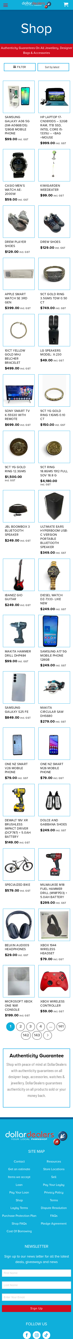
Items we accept (19, 1172)
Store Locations (53, 1164)
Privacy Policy (53, 1188)
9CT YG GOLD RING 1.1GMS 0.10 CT (52, 410)
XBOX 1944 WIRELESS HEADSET (48, 944)
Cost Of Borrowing (19, 1226)
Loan (19, 1180)
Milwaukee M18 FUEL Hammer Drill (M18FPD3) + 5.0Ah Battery (53, 886)
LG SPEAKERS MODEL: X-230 (51, 348)
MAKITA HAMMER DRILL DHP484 (18, 648)
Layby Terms (19, 1203)
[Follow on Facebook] (27, 1330)
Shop (19, 1195)
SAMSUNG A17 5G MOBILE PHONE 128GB (53, 650)
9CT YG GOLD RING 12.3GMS (15, 464)
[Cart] (66, 5)
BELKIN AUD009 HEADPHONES (17, 942)
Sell (53, 1172)
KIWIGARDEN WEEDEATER (50, 183)
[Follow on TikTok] (46, 1330)
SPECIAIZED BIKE (17, 880)
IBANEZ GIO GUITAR (14, 592)
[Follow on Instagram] (36, 1330)
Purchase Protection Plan (19, 1211)
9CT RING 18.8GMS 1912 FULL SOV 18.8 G (54, 466)
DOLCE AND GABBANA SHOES (53, 817)
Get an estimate (19, 1164)
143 (37, 1030)
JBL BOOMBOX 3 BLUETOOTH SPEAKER (17, 526)
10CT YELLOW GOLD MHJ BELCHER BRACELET (15, 352)
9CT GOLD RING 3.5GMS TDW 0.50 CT (53, 293)
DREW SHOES (50, 237)
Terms (54, 1195)
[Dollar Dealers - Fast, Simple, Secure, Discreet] (36, 5)
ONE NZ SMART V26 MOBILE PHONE (16, 763)
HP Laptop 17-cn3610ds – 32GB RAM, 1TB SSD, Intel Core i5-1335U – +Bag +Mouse (54, 122)
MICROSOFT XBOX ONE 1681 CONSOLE (19, 1000)
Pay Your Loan (19, 1188)
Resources (54, 1156)
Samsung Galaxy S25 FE (17, 705)
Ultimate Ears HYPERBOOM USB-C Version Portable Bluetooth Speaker (54, 532)
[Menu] (5, 5)
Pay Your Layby (53, 1180)
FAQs (53, 1211)
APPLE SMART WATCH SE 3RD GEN (16, 293)
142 (26, 1030)
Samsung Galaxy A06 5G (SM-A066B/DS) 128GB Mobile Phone (17, 120)
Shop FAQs (19, 1218)
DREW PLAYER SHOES (15, 239)
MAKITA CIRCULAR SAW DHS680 (51, 707)
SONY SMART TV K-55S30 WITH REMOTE (17, 410)
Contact (19, 1156)
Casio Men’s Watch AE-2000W (15, 185)
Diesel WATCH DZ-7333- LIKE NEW (51, 594)
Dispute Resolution (54, 1203)
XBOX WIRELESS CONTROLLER (52, 998)
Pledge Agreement (54, 1218)
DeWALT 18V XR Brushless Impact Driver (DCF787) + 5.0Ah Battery (18, 823)
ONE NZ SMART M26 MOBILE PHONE (51, 763)
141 (61, 1021)
